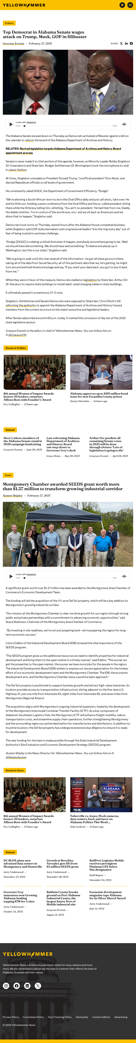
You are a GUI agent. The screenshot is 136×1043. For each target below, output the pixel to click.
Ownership (82, 1016)
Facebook (131, 43)
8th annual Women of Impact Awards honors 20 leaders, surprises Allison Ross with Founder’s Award (29, 396)
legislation (90, 279)
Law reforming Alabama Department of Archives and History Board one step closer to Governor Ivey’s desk (63, 444)
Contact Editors (101, 1016)
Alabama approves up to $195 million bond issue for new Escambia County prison (99, 395)
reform (29, 140)
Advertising (121, 1016)
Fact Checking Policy (60, 1016)
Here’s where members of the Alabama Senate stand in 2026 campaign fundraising (23, 441)
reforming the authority (21, 305)
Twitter (121, 43)
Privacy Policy (11, 1016)
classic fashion (17, 169)
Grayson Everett (13, 43)
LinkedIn (126, 43)
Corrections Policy (33, 1016)
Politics (9, 23)
